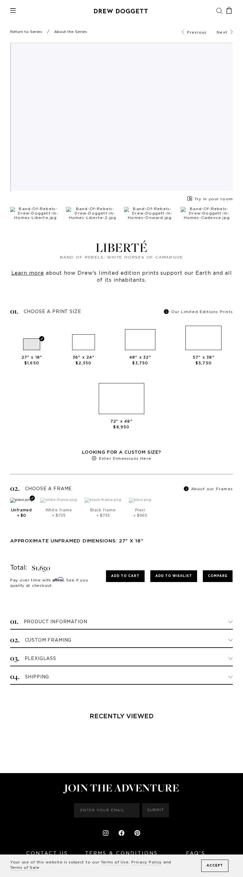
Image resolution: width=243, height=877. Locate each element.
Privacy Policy (146, 862)
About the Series (70, 32)
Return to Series (26, 32)
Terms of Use (115, 862)
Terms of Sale (24, 867)
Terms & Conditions (121, 853)
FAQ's (195, 853)
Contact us (47, 853)
